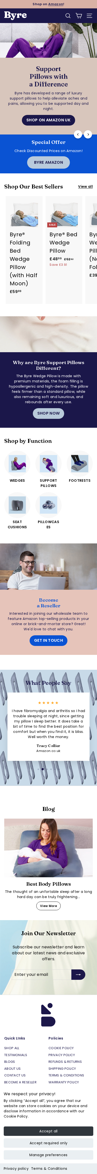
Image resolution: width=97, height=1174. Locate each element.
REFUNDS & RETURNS (65, 1061)
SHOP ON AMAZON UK (48, 120)
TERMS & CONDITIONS (66, 1075)
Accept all (48, 1131)
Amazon (55, 4)
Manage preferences (48, 1154)
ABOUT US (12, 1068)
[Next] (88, 134)
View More (48, 906)
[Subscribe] (78, 974)
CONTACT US (15, 1075)
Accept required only (49, 1143)
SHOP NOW (48, 413)
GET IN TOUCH (48, 640)
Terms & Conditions (49, 1168)
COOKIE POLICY (61, 1048)
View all (85, 186)
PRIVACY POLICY (61, 1055)
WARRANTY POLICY (63, 1082)
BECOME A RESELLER (20, 1082)
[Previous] (78, 134)
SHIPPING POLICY (62, 1068)
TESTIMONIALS (15, 1055)
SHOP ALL (11, 1048)
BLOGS (9, 1061)
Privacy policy (16, 1168)
